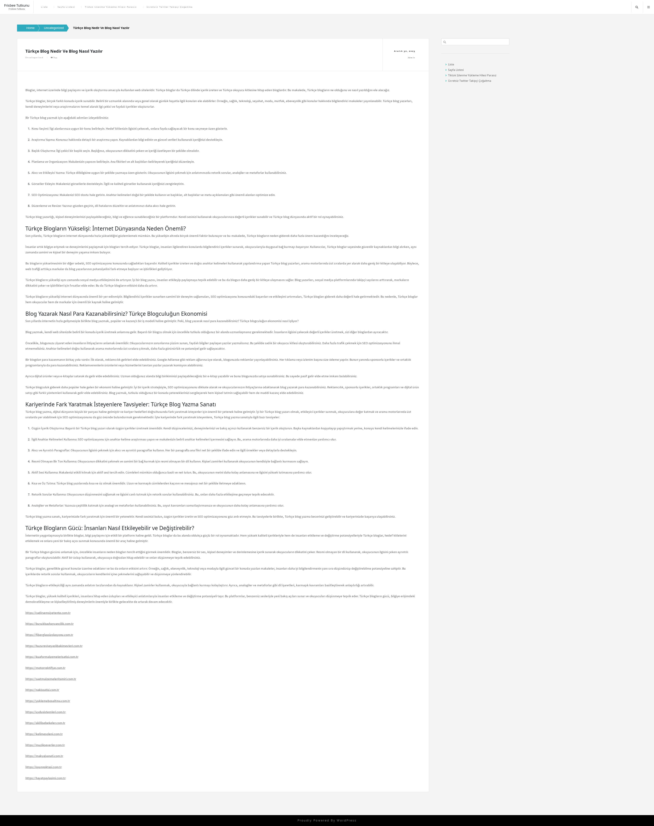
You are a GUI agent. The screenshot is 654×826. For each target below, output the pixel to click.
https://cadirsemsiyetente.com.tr (48, 613)
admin (411, 58)
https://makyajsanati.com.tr (44, 756)
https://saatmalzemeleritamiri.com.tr (50, 679)
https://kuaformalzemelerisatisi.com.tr (51, 657)
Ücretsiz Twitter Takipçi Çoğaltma (170, 7)
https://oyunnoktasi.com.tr (43, 767)
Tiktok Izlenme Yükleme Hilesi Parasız (111, 7)
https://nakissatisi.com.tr (42, 690)
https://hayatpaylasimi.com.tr (45, 778)
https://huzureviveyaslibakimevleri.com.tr (53, 646)
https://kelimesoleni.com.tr (44, 734)
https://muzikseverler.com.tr (45, 745)
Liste (44, 7)
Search (636, 7)
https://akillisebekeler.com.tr (45, 723)
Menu (648, 7)
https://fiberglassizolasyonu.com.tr (49, 635)
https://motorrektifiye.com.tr (45, 668)
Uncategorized (34, 57)
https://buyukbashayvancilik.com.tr (49, 624)
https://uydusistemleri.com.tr (45, 712)
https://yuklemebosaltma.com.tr (47, 701)
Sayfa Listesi (66, 7)
